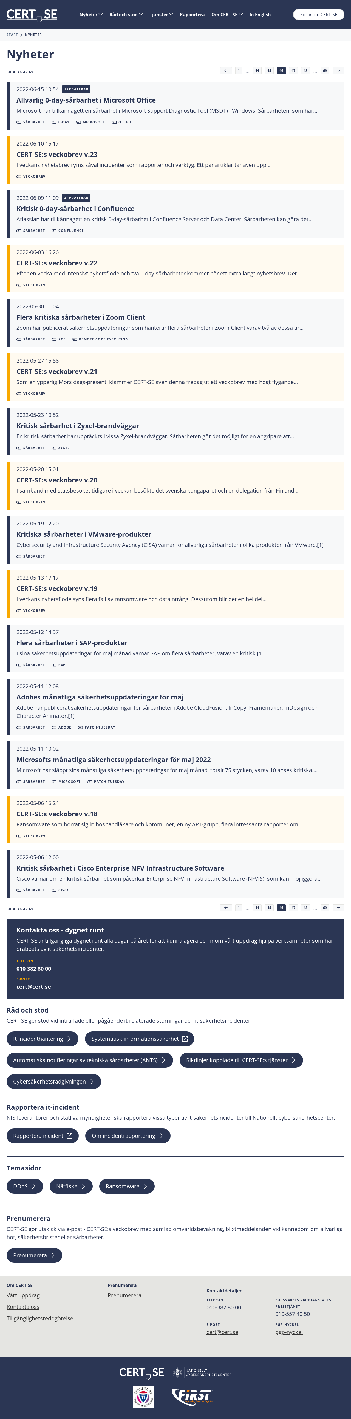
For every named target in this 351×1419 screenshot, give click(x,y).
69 (325, 70)
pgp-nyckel (289, 1332)
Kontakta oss (23, 1306)
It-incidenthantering (38, 1038)
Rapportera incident (38, 1135)
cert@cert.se (33, 986)
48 (305, 70)
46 (281, 70)
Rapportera (192, 15)
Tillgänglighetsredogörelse (40, 1318)
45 (269, 70)
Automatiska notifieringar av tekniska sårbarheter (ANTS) (85, 1060)
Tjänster (159, 15)
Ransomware (122, 1186)
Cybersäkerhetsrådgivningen (49, 1081)
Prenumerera (30, 1255)
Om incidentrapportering (123, 1135)
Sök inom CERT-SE (318, 15)
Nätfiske (66, 1186)
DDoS (20, 1186)
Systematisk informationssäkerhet (135, 1038)
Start (12, 34)
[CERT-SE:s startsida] (32, 15)
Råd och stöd (124, 15)
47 (293, 70)
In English (260, 15)
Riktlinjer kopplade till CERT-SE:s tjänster (237, 1060)
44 (257, 70)
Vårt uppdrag (23, 1295)
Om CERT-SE (225, 15)
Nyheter (89, 15)
